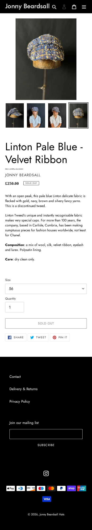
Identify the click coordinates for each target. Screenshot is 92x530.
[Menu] (84, 6)
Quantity (10, 298)
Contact (15, 376)
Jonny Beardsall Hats (52, 514)
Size (8, 280)
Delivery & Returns (23, 389)
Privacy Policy (19, 401)
